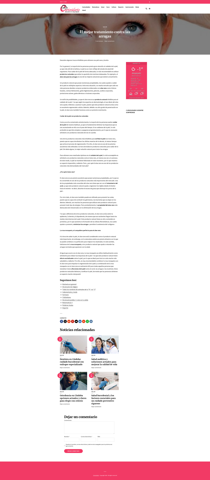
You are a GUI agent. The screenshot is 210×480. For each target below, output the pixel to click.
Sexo (108, 7)
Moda (137, 7)
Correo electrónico (86, 436)
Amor (102, 7)
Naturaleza (95, 7)
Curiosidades (86, 7)
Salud (84, 10)
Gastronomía (129, 7)
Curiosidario (96, 475)
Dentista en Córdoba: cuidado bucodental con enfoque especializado (72, 362)
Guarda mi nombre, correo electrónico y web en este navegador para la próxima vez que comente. (89, 445)
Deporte (120, 7)
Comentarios (68, 420)
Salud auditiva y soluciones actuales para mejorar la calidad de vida (104, 362)
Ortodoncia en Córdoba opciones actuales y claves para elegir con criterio (73, 398)
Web (99, 436)
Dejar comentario (109, 41)
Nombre (67, 436)
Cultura (114, 7)
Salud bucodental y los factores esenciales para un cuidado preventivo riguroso (103, 399)
